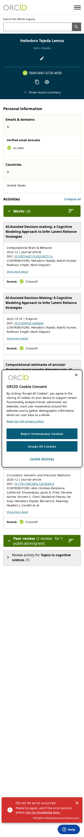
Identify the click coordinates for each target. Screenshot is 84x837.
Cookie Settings (42, 459)
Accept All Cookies (42, 446)
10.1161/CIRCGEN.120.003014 (34, 484)
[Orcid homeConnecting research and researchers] (15, 7)
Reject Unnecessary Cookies (42, 434)
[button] (72, 199)
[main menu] (77, 7)
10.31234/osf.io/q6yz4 (28, 323)
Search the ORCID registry (19, 19)
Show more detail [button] (17, 271)
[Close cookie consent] (76, 375)
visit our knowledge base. (42, 812)
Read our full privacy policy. (25, 421)
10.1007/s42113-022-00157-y (33, 256)
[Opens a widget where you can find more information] (68, 830)
